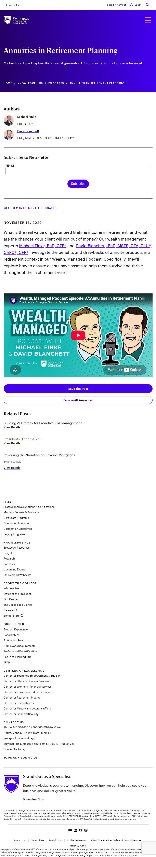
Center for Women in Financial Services (27, 686)
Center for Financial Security (21, 714)
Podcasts (56, 83)
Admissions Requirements (19, 645)
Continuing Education (17, 523)
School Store (12, 615)
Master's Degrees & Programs (21, 512)
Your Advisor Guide (21, 757)
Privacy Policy (19, 840)
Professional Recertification (20, 651)
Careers (9, 610)
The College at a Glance (18, 604)
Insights (8, 553)
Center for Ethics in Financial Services (26, 681)
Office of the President (17, 593)
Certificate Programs (16, 517)
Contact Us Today (14, 749)
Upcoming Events (14, 569)
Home (8, 83)
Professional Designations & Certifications (29, 506)
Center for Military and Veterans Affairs (27, 708)
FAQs (7, 662)
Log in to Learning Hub (17, 656)
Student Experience (16, 629)
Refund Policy (55, 840)
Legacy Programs (14, 534)
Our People (10, 599)
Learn (9, 502)
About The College (20, 583)
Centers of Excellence (24, 670)
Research (9, 558)
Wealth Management (20, 208)
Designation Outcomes (18, 528)
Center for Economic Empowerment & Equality (32, 675)
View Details (12, 427)
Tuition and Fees (13, 640)
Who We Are (11, 588)
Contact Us (14, 722)
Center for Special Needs (19, 703)
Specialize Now (33, 799)
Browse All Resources (78, 400)
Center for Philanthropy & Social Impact (28, 692)
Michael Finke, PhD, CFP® (42, 245)
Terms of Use (37, 840)
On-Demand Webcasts (17, 574)
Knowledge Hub (30, 83)
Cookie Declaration (76, 840)
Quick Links (12, 5)
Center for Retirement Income (22, 697)
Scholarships (11, 634)
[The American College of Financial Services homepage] (17, 20)
